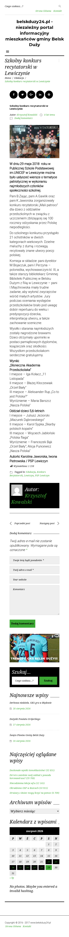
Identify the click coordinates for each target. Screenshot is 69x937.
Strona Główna (43, 10)
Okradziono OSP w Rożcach (24, 788)
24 (13, 867)
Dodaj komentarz (23, 118)
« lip (12, 877)
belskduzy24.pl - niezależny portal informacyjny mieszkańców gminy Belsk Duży (34, 33)
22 (48, 861)
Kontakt (57, 10)
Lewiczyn (29, 475)
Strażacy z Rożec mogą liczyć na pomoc (30, 792)
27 (34, 867)
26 (27, 867)
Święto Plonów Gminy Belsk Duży (27, 735)
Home (8, 77)
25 (20, 867)
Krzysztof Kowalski (27, 114)
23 (56, 861)
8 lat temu (49, 114)
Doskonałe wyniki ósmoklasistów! (27, 770)
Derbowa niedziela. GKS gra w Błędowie (31, 702)
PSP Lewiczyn (42, 475)
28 (41, 867)
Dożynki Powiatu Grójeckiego (25, 719)
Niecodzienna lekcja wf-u (22, 783)
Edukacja (19, 77)
